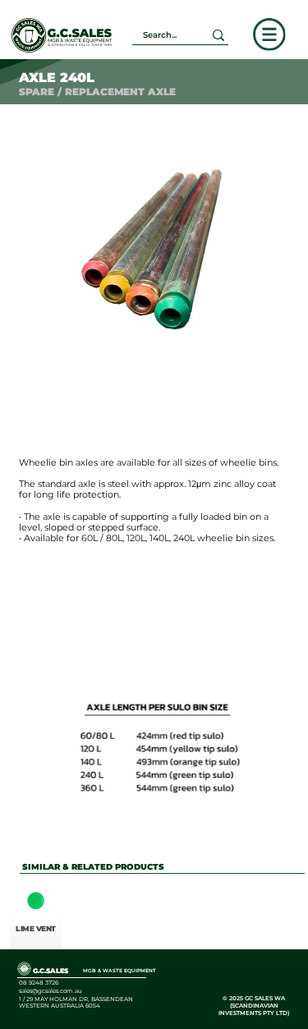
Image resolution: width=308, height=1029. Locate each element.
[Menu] (269, 34)
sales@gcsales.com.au (50, 991)
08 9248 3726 (38, 982)
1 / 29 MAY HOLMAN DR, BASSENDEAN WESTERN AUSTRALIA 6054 (76, 1002)
